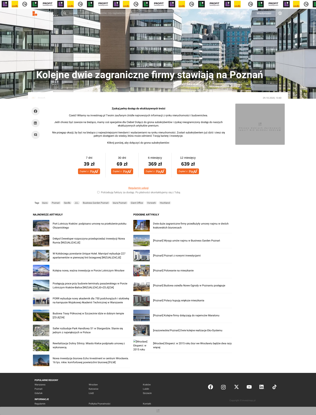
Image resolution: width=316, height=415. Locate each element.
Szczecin (147, 393)
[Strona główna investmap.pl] (42, 13)
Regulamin (40, 403)
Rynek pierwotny (208, 13)
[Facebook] (210, 387)
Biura (230, 13)
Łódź (91, 393)
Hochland (165, 202)
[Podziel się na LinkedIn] (35, 123)
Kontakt (147, 403)
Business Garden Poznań (96, 202)
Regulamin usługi (138, 187)
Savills (67, 202)
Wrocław (93, 384)
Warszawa (40, 384)
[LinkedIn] (261, 387)
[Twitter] (236, 387)
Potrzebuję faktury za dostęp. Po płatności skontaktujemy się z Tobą (140, 192)
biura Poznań (120, 202)
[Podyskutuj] (36, 135)
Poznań (56, 202)
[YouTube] (249, 387)
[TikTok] (274, 387)
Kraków (147, 384)
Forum (245, 13)
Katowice (93, 389)
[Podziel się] (36, 111)
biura (45, 202)
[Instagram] (223, 387)
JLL (77, 202)
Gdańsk (38, 393)
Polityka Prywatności (99, 403)
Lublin (146, 389)
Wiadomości (264, 13)
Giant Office (137, 202)
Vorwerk (151, 202)
